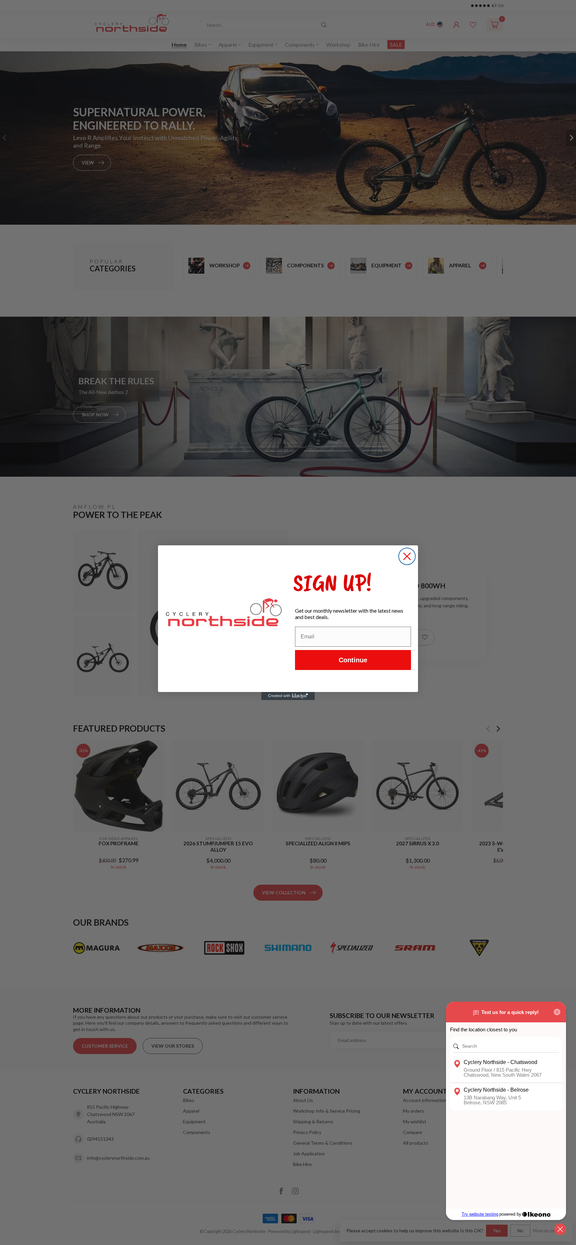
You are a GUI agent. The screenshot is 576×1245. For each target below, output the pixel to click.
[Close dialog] (407, 556)
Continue (353, 660)
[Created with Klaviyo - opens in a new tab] (288, 696)
